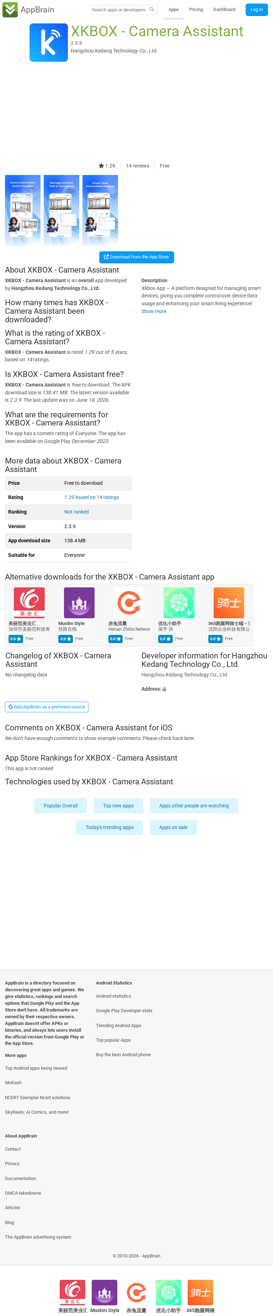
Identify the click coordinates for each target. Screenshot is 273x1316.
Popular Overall (61, 806)
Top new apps (118, 806)
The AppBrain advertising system (38, 1237)
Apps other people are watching (194, 806)
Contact (13, 1149)
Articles (12, 1207)
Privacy (12, 1163)
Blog (9, 1222)
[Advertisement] (136, 112)
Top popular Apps (113, 1040)
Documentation (20, 1178)
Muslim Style (72, 623)
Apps (173, 9)
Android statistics (113, 996)
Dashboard (224, 9)
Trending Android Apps (118, 1025)
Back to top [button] (257, 1258)
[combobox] (119, 10)
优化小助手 (170, 623)
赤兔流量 (117, 623)
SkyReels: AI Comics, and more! (37, 1112)
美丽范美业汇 (22, 623)
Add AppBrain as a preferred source (49, 706)
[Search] (152, 10)
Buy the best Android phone (123, 1054)
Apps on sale (173, 827)
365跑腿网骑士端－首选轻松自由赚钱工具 (229, 623)
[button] (204, 689)
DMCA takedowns (23, 1193)
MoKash (13, 1082)
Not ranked (76, 512)
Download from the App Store (139, 256)
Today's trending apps (110, 827)
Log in (257, 9)
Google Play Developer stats (124, 1010)
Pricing (196, 9)
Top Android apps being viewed (36, 1068)
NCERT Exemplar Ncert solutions (37, 1097)
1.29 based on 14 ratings (91, 497)
